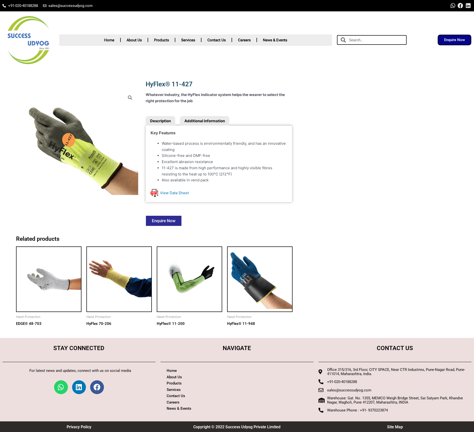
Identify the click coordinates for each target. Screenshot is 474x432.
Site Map (395, 427)
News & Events (275, 40)
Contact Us (216, 40)
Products (161, 40)
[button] (130, 97)
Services (188, 40)
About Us (134, 40)
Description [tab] (160, 121)
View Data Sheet (173, 193)
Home (109, 40)
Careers (244, 40)
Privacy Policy (79, 427)
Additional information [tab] (204, 121)
